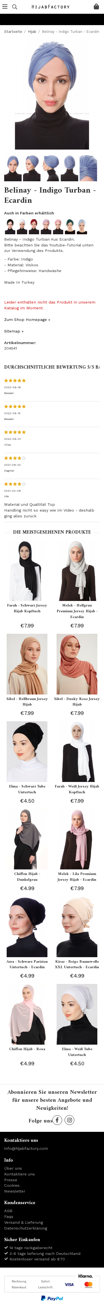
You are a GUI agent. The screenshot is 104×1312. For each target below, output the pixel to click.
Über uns (13, 1168)
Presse (10, 1180)
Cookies (12, 1185)
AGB (8, 1211)
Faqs (8, 1216)
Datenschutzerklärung (25, 1228)
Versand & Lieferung (23, 1222)
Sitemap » (14, 331)
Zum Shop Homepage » (27, 319)
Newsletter (14, 1191)
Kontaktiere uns (19, 1174)
